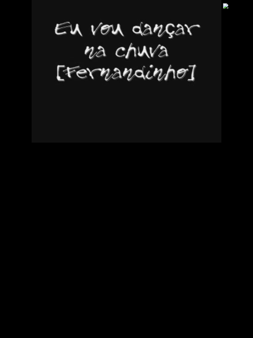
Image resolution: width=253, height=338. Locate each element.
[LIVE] (126, 71)
